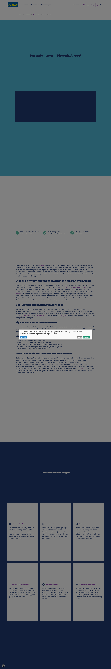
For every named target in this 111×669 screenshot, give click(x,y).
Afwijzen (79, 337)
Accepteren (86, 337)
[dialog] (55, 334)
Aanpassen (24, 337)
